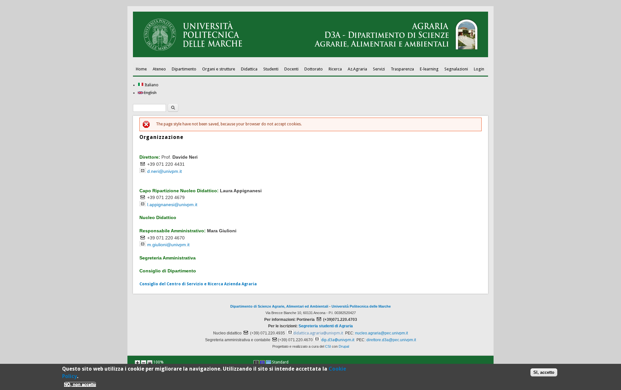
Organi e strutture (218, 69)
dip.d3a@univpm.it (337, 340)
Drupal (344, 346)
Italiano (151, 85)
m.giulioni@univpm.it (168, 244)
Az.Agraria (357, 69)
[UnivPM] (310, 56)
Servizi (379, 69)
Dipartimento (184, 69)
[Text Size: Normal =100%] (149, 362)
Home (141, 69)
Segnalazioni (456, 69)
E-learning (429, 69)
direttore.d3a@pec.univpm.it (391, 340)
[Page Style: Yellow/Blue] (262, 362)
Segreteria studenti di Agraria (326, 326)
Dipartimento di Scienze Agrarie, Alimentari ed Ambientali (279, 306)
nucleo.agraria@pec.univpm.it (381, 333)
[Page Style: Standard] (268, 362)
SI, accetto (543, 372)
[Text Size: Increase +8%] (137, 362)
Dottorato (313, 69)
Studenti (270, 69)
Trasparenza (402, 69)
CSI (328, 346)
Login (479, 69)
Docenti (291, 69)
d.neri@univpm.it (164, 171)
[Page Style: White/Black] (256, 362)
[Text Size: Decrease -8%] (143, 362)
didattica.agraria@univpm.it (318, 333)
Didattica (249, 69)
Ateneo (159, 69)
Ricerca (335, 69)
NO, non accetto (80, 384)
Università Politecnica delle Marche (361, 306)
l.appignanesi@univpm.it (172, 204)
